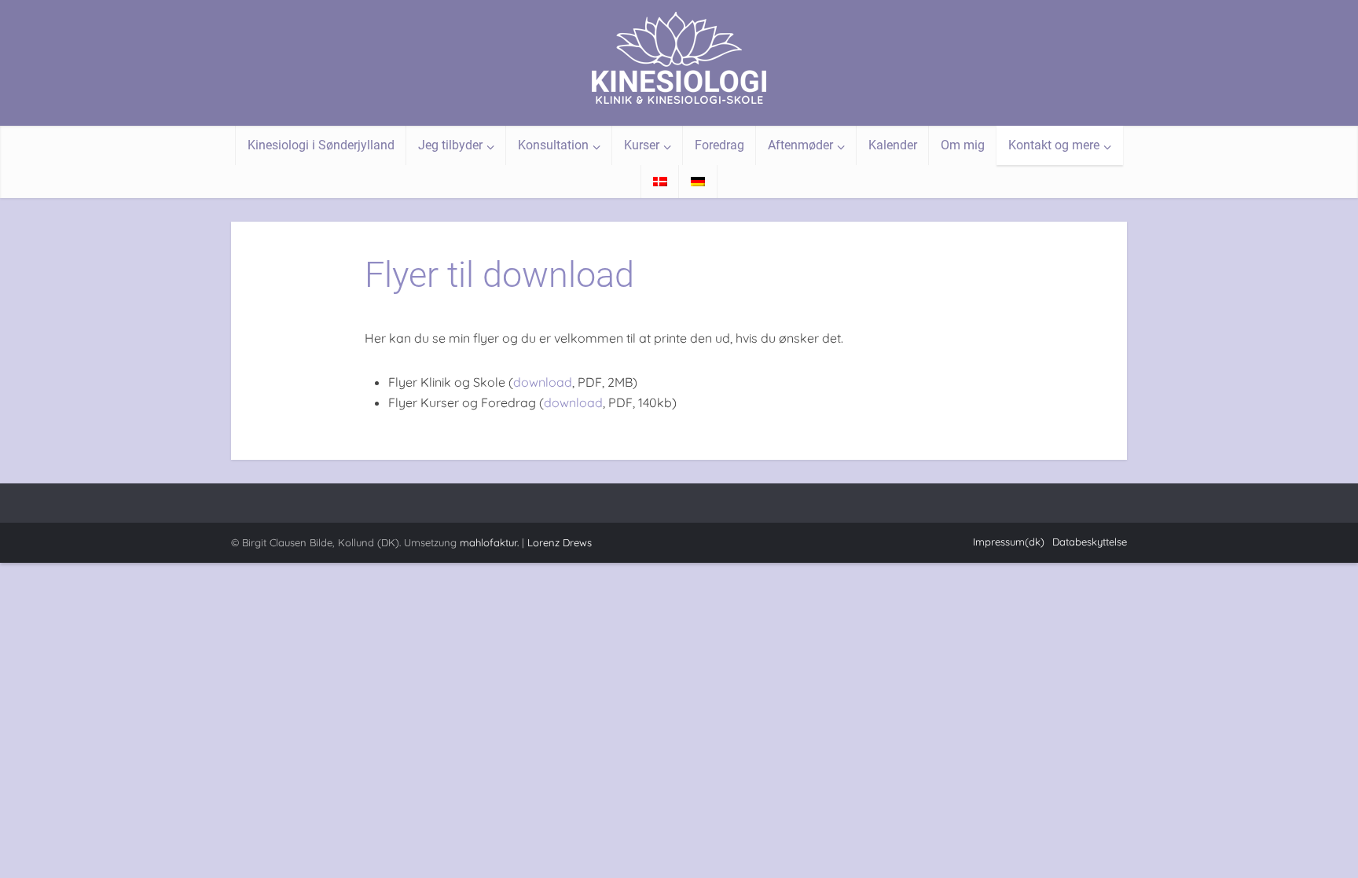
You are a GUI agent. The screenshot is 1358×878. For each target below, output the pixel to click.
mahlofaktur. (489, 542)
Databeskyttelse (1089, 541)
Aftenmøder (800, 145)
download (542, 382)
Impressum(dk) (1008, 541)
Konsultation (553, 145)
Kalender (892, 145)
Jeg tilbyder (450, 145)
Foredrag (719, 145)
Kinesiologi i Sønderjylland (321, 145)
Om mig (963, 145)
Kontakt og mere (1053, 145)
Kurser (641, 145)
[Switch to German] (698, 181)
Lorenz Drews (559, 542)
